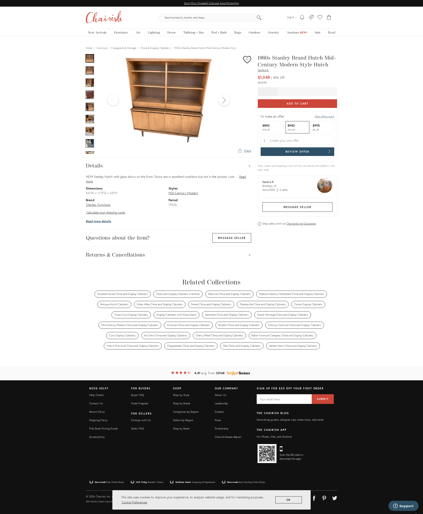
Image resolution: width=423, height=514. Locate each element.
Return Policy (97, 411)
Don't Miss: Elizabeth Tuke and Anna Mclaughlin (211, 3)
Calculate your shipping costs (105, 212)
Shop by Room (181, 428)
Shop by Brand (181, 403)
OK (288, 499)
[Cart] (329, 18)
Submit (323, 399)
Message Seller (297, 207)
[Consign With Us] (311, 18)
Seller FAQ (137, 428)
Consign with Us (140, 420)
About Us (220, 395)
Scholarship (221, 428)
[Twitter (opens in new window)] (334, 497)
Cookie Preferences (134, 502)
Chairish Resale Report (228, 437)
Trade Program (139, 403)
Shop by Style (181, 395)
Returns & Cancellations (168, 255)
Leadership (221, 403)
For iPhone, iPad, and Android (274, 436)
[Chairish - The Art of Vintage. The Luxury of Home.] (104, 17)
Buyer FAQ (137, 395)
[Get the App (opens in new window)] (267, 453)
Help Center (96, 395)
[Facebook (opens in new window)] (314, 497)
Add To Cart (297, 103)
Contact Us (96, 403)
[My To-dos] (302, 18)
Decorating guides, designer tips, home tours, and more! (290, 419)
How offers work (324, 116)
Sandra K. (263, 70)
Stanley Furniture (98, 205)
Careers (219, 411)
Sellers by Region (183, 420)
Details (168, 166)
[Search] (259, 17)
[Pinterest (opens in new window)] (324, 497)
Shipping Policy (98, 420)
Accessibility (97, 437)
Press (218, 420)
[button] (319, 18)
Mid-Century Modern (183, 193)
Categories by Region (186, 411)
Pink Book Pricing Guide (103, 428)
